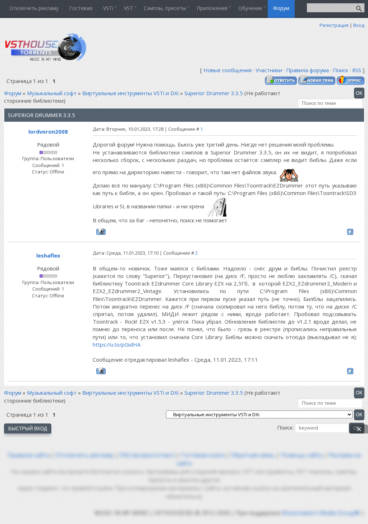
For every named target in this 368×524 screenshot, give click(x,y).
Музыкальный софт (52, 93)
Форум (12, 93)
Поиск (340, 70)
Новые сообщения (227, 70)
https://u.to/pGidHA (117, 344)
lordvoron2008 (48, 131)
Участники (269, 70)
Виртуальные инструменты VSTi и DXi (130, 93)
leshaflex (48, 255)
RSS (356, 70)
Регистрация (334, 25)
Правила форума (307, 70)
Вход (358, 25)
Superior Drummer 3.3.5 (213, 93)
